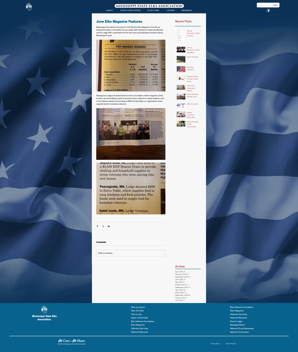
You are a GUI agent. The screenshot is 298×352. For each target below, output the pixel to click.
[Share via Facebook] (97, 226)
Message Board (237, 325)
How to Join (136, 314)
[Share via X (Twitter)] (103, 226)
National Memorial (139, 332)
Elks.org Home (138, 307)
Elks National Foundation (142, 321)
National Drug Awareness (242, 328)
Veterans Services (139, 328)
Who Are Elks (137, 310)
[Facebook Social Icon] (268, 10)
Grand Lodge (236, 321)
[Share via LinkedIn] (109, 226)
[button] (109, 10)
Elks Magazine (138, 325)
